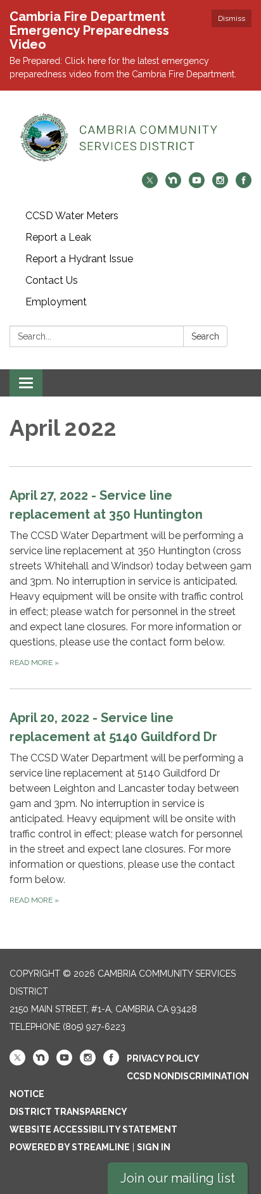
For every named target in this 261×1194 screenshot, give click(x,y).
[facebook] (243, 185)
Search (205, 336)
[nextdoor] (173, 185)
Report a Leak (58, 237)
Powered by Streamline (70, 1147)
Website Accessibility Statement (93, 1129)
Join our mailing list (177, 1178)
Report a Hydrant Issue (79, 259)
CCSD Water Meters (71, 216)
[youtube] (197, 185)
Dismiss (231, 18)
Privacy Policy (163, 1058)
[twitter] (150, 185)
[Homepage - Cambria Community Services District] (130, 137)
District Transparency (68, 1112)
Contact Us (51, 280)
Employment (56, 302)
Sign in (153, 1147)
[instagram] (220, 185)
